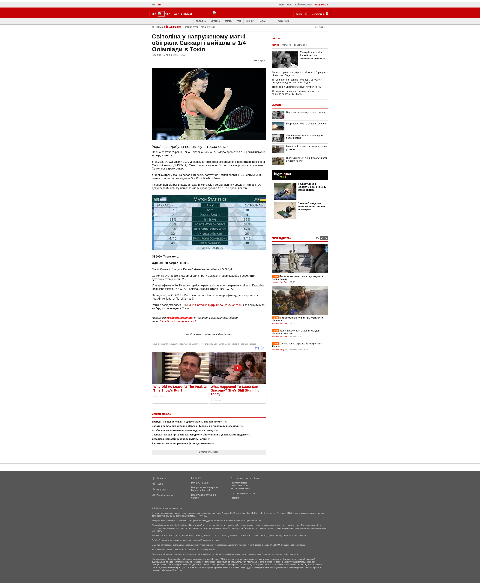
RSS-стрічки (162, 489)
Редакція (235, 498)
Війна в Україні (208, 27)
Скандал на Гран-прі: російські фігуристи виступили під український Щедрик (201, 434)
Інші (274, 38)
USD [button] (176, 13)
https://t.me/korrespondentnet (178, 321)
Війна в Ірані (189, 27)
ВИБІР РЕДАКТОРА (281, 238)
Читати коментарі (209, 452)
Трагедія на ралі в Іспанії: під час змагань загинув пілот (189, 421)
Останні (275, 45)
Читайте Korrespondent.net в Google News (209, 334)
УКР (159, 4)
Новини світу (278, 349)
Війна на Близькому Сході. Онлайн (306, 112)
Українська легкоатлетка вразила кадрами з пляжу (185, 430)
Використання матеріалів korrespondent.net (204, 489)
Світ (239, 21)
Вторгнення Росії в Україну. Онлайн (306, 123)
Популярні (286, 45)
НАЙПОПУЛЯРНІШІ (303, 4)
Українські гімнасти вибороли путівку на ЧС (181, 439)
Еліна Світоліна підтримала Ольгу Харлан (214, 305)
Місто (228, 21)
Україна (215, 21)
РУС (153, 4)
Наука (262, 21)
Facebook (161, 478)
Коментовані (300, 45)
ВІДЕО (281, 4)
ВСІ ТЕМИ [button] (319, 27)
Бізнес (250, 21)
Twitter (159, 484)
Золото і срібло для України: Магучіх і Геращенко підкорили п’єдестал (198, 426)
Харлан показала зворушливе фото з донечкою (183, 443)
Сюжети (276, 104)
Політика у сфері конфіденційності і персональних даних (240, 486)
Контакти (196, 478)
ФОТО (289, 4)
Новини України (279, 282)
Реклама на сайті (200, 482)
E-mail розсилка (164, 495)
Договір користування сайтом (245, 478)
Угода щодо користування (243, 493)
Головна (201, 21)
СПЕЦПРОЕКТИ (321, 4)
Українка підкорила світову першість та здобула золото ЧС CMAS (296, 92)
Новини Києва (191, 27)
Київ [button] (154, 14)
